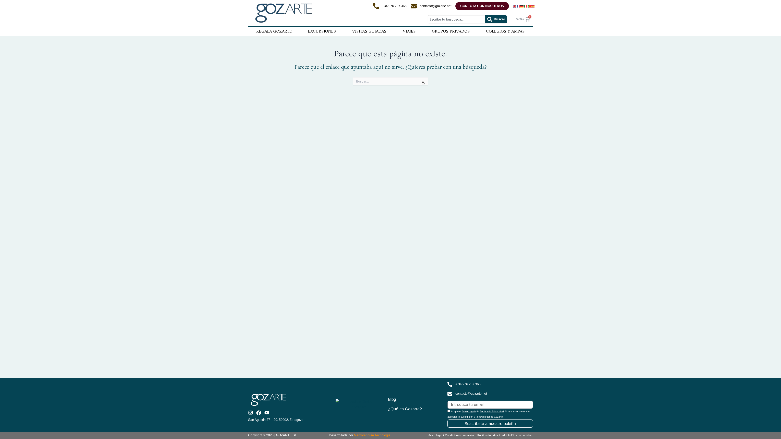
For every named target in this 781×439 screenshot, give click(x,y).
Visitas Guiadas (369, 31)
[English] (515, 6)
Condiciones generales (459, 435)
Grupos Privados (451, 31)
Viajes (409, 31)
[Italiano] (526, 6)
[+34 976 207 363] (376, 6)
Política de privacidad (491, 435)
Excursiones (322, 31)
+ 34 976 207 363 (468, 384)
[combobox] (456, 19)
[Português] (529, 6)
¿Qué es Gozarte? (405, 409)
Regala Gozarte (274, 31)
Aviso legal (435, 435)
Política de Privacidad (492, 411)
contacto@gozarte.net (435, 6)
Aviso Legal (468, 411)
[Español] (533, 6)
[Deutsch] (522, 6)
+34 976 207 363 (394, 6)
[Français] (518, 6)
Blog (392, 399)
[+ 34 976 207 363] (449, 384)
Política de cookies (520, 435)
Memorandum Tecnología (372, 435)
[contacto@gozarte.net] (414, 6)
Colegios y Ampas (505, 31)
